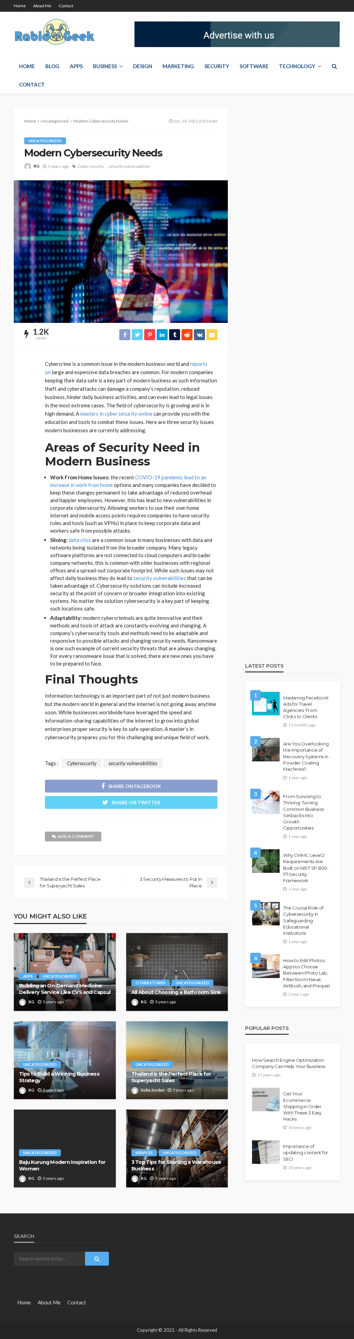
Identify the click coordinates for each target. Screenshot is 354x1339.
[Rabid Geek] (55, 33)
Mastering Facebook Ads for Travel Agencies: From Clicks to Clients (305, 707)
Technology (297, 66)
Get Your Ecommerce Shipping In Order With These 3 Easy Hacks (302, 1106)
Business (105, 66)
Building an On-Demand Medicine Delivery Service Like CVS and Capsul (64, 989)
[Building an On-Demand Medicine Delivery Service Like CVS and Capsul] (65, 972)
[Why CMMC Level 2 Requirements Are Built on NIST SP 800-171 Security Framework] (266, 861)
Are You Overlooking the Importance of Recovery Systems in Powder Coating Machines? (305, 756)
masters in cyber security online (116, 413)
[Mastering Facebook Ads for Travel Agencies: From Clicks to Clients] (266, 703)
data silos (80, 540)
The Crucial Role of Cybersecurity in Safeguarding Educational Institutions (303, 920)
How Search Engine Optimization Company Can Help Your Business (288, 1063)
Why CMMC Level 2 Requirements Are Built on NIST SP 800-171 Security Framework (306, 867)
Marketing (178, 66)
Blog (52, 66)
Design (142, 66)
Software (254, 66)
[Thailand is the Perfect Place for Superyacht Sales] (177, 1060)
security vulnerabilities (129, 166)
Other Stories (151, 982)
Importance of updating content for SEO (305, 1152)
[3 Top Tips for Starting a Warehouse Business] (177, 1148)
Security (216, 66)
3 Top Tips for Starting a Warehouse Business (176, 1165)
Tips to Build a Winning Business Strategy (59, 1077)
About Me (42, 5)
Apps (76, 66)
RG (36, 166)
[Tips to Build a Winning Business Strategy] (65, 1060)
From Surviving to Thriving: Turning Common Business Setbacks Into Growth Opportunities (303, 812)
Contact (66, 5)
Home (20, 5)
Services (144, 1152)
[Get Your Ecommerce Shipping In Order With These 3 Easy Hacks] (266, 1099)
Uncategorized (45, 140)
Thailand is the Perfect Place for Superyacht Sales (171, 1077)
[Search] (334, 66)
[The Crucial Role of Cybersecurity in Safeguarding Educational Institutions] (266, 913)
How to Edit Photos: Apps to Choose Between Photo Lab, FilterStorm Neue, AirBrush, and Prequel (306, 973)
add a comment (76, 836)
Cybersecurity (90, 166)
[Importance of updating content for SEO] (266, 1152)
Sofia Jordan (152, 1090)
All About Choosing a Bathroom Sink (176, 992)
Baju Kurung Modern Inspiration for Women (62, 1165)
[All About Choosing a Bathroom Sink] (177, 972)
